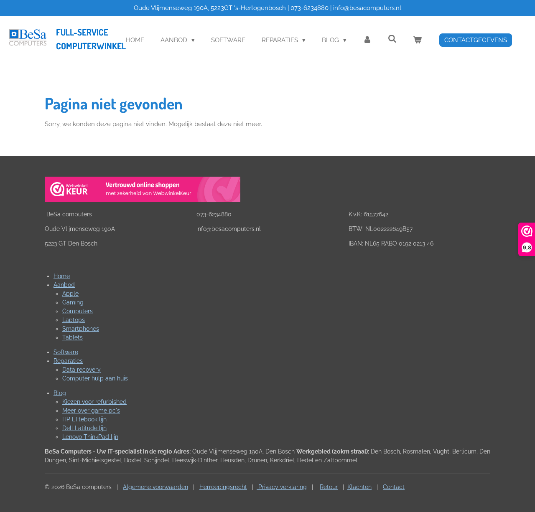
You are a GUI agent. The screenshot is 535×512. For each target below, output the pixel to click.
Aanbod (64, 284)
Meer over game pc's (91, 410)
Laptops (73, 320)
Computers (77, 311)
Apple (70, 293)
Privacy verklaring (282, 487)
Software (66, 352)
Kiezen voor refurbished (94, 401)
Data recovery (81, 369)
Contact (394, 487)
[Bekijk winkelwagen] (417, 40)
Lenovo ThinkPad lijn (90, 436)
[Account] (367, 40)
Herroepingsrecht (223, 487)
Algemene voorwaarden (155, 487)
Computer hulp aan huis (95, 378)
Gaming (73, 302)
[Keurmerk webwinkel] (142, 190)
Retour (329, 487)
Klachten (359, 487)
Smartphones (80, 328)
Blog (60, 393)
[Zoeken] (392, 39)
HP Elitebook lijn (84, 419)
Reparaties (68, 360)
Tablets (72, 337)
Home (62, 276)
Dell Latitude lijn (84, 428)
